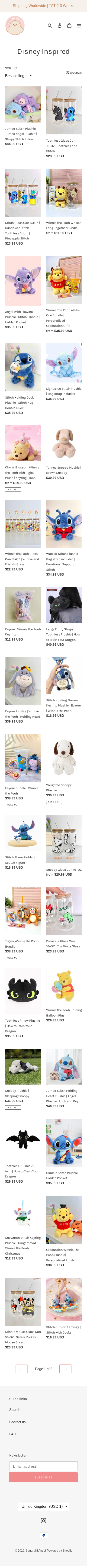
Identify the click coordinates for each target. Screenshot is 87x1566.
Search (14, 1410)
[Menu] (79, 25)
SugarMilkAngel (36, 1550)
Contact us (17, 1422)
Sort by (11, 68)
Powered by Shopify (59, 1550)
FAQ (12, 1434)
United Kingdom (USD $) (42, 1506)
